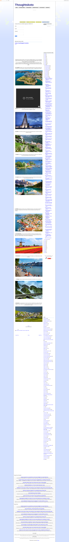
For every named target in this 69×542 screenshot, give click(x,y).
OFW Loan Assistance (46, 393)
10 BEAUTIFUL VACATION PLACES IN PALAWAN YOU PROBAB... (48, 169)
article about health (45, 420)
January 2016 (47, 239)
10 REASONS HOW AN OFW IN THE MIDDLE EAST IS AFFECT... (48, 157)
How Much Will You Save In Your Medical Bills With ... (48, 104)
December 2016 (47, 65)
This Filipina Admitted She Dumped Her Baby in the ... (48, 122)
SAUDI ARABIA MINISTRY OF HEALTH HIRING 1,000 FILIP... (48, 230)
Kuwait (44, 381)
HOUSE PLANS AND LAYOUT (47, 361)
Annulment (44, 322)
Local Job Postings (45, 389)
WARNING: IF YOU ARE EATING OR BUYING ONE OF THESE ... (48, 102)
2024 (45, 55)
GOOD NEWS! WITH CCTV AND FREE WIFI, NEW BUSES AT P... (48, 113)
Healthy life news (45, 368)
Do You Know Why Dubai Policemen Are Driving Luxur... (48, 137)
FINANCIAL (45, 345)
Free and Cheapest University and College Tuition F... (48, 164)
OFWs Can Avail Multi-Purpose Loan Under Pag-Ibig (48, 94)
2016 (45, 64)
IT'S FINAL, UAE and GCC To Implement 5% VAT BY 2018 (48, 99)
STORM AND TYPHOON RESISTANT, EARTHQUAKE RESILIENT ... (48, 217)
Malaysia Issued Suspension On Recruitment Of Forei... (48, 111)
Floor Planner (45, 352)
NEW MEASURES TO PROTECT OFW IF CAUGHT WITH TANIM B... (48, 148)
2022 (45, 57)
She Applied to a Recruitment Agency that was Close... (48, 233)
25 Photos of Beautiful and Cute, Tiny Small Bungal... (48, 116)
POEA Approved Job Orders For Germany (48, 108)
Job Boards (44, 377)
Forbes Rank (18, 330)
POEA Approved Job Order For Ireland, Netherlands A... (48, 203)
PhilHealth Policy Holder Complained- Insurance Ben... (48, 198)
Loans (44, 386)
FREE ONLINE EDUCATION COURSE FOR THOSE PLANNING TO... (48, 213)
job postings (45, 441)
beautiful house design (46, 424)
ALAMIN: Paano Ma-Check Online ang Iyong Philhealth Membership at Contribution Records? (34, 479)
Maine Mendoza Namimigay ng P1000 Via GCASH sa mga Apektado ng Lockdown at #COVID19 (35, 498)
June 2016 (46, 72)
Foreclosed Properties (46, 353)
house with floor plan (46, 438)
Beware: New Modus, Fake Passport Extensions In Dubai (48, 134)
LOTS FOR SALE (42, 7)
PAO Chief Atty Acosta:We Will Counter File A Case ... (48, 227)
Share (15, 44)
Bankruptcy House (45, 327)
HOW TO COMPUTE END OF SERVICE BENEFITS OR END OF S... (48, 179)
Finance (44, 349)
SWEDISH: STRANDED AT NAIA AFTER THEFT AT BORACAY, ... (48, 79)
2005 (45, 252)
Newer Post (17, 335)
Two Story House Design (46, 415)
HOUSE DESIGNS (28, 7)
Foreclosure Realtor (46, 357)
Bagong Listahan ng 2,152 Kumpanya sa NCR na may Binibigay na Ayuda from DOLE (34, 477)
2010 (45, 246)
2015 (45, 240)
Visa (44, 419)
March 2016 (46, 76)
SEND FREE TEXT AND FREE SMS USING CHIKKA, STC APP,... (48, 172)
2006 (45, 251)
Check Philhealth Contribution (47, 335)
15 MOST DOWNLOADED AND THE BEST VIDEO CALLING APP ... (48, 200)
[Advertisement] (34, 16)
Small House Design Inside (47, 409)
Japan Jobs (45, 376)
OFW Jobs (44, 390)
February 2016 (47, 77)
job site (44, 442)
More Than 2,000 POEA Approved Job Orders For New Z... (48, 206)
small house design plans (46, 455)
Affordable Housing (45, 319)
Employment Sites (45, 344)
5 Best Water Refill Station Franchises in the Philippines (34, 508)
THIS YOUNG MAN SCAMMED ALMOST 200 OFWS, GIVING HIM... (48, 235)
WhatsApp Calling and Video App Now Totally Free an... (48, 208)
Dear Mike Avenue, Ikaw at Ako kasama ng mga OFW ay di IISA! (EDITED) (34, 482)
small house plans (45, 456)
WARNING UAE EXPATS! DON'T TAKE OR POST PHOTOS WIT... (48, 96)
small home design (45, 450)
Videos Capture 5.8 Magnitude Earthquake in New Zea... (48, 159)
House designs (45, 373)
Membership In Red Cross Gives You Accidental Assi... (48, 195)
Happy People (27, 330)
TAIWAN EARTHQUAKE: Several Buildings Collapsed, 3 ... (48, 211)
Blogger (38, 540)
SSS (44, 406)
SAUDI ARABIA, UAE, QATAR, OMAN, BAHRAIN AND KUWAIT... (48, 118)
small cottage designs (46, 449)
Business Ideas (45, 334)
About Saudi (45, 318)
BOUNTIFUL (47, 7)
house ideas (45, 437)
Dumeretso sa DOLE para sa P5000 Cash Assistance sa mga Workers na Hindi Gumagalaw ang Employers (34, 487)
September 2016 (47, 69)
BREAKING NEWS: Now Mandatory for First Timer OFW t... (48, 154)
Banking (44, 326)
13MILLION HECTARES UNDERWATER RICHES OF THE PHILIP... (48, 106)
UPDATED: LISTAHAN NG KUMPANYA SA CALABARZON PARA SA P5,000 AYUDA (34, 490)
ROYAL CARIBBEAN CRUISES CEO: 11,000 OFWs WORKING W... (48, 129)
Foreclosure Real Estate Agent (47, 356)
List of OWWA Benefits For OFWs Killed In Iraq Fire (48, 126)
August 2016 (47, 70)
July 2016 (46, 71)
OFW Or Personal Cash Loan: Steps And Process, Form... (48, 185)
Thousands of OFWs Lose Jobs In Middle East (48, 161)
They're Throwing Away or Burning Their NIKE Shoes (48, 124)
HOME (16, 7)
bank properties (45, 423)
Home (28, 335)
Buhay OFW (45, 331)
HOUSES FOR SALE (35, 7)
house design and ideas (46, 433)
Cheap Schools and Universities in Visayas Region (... (48, 151)
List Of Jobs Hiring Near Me (47, 385)
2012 (45, 244)
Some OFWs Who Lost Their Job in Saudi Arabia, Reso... (48, 132)
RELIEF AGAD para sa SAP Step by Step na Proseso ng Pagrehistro (34, 495)
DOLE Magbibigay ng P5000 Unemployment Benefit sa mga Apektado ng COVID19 (34, 524)
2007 (45, 250)
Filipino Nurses (45, 348)
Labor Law (44, 382)
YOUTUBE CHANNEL (22, 7)
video (44, 459)
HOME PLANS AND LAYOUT (47, 360)
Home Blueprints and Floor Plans (47, 369)
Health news (45, 365)
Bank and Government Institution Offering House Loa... (48, 176)
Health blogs (45, 364)
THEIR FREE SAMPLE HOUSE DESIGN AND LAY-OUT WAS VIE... (48, 222)
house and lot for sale (46, 430)
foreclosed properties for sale (47, 427)
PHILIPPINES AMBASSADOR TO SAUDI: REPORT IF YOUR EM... (48, 85)
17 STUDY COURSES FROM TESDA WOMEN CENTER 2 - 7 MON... (48, 166)
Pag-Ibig (44, 400)
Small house (45, 412)
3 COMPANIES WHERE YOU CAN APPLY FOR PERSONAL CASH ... (48, 182)
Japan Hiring (45, 374)
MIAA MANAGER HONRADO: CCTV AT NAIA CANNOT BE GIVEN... (48, 145)
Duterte (44, 341)
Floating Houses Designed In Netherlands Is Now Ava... (48, 187)
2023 (45, 56)
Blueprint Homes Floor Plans (47, 330)
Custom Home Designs (46, 338)
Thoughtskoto (24, 4)
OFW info (44, 396)
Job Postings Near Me (46, 378)
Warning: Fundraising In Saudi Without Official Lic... (48, 88)
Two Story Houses (45, 416)
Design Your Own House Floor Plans (48, 339)
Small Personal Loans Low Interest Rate (48, 410)
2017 (45, 63)
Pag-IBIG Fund (45, 399)
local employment (45, 446)
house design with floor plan (47, 434)
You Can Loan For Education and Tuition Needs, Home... (48, 91)
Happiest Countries (22, 330)
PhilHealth (44, 403)
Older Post (40, 335)
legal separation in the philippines (47, 445)
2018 (45, 62)
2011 (45, 245)
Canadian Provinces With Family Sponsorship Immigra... (48, 193)
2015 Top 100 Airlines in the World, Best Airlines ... (48, 220)
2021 (45, 58)
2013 (45, 243)
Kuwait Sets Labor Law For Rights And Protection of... (48, 139)
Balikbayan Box (45, 323)
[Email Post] (18, 329)
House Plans (45, 372)
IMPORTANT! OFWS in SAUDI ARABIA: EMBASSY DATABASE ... (48, 82)
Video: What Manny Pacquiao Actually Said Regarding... (48, 142)
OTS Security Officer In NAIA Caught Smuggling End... (48, 225)
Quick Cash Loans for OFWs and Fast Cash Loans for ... (48, 190)
